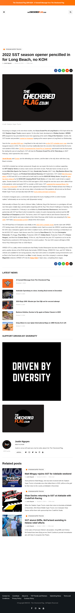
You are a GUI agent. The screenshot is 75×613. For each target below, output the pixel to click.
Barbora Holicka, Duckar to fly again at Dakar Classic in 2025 (38, 312)
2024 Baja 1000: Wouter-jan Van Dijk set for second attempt (38, 301)
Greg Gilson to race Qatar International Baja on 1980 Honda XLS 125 (41, 323)
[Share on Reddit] (67, 70)
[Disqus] (37, 564)
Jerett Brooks (7, 158)
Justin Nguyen (8, 63)
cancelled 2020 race (16, 143)
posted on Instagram (26, 138)
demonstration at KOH (21, 220)
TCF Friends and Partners (39, 596)
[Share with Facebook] (55, 70)
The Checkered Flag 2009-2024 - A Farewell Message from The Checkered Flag (38, 3)
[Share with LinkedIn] (59, 70)
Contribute (15, 596)
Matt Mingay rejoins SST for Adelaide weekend (48, 474)
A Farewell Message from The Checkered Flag (33, 280)
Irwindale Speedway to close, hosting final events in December (39, 291)
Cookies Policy (29, 598)
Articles (19, 452)
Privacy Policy (16, 598)
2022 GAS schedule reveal (44, 224)
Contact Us (6, 596)
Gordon (17, 158)
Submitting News (55, 596)
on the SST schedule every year (56, 143)
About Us (25, 596)
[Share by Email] (71, 70)
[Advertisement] (37, 29)
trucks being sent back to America (45, 192)
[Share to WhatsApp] (63, 70)
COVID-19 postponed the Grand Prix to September (35, 148)
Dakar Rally (34, 258)
